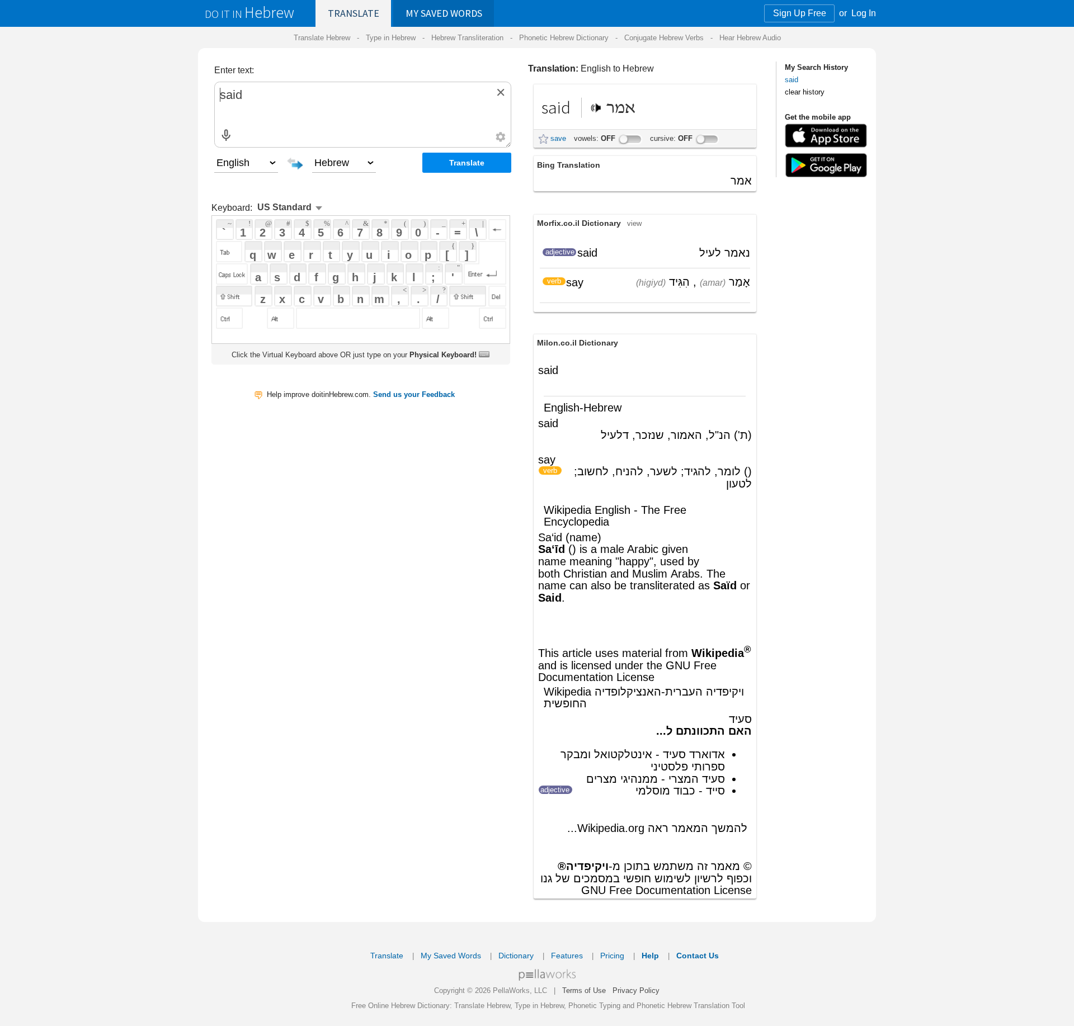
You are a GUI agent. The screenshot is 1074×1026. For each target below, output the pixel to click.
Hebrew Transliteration (467, 38)
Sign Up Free (799, 13)
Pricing (612, 955)
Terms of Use (584, 990)
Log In (863, 13)
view (634, 223)
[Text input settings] (500, 136)
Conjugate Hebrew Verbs (664, 38)
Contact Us (697, 955)
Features (567, 955)
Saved (444, 13)
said (791, 79)
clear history (805, 92)
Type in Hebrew (391, 38)
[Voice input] (226, 135)
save (558, 138)
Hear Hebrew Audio (750, 38)
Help (650, 955)
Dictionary (516, 955)
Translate (353, 13)
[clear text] (500, 92)
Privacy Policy (636, 990)
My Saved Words (451, 955)
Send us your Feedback (414, 394)
